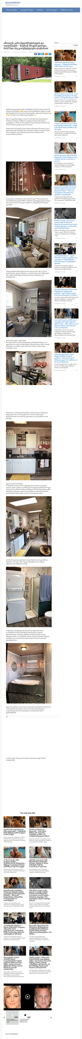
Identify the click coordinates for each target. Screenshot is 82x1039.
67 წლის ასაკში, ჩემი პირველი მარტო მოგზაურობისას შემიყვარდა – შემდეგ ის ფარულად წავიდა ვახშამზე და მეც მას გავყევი (15, 863)
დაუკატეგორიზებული (26, 10)
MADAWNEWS (12, 2)
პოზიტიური (40, 10)
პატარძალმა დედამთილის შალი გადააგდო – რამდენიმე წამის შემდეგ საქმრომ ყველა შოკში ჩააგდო (15, 832)
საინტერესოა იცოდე (66, 10)
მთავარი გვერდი (12, 10)
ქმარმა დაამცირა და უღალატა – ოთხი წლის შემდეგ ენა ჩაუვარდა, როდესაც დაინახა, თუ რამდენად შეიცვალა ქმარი (39, 833)
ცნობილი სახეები (52, 10)
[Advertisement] (41, 26)
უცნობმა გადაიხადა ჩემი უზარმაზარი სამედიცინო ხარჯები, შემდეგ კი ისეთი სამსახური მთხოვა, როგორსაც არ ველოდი (38, 863)
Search (56, 42)
